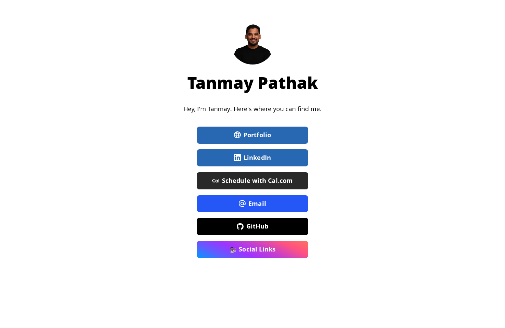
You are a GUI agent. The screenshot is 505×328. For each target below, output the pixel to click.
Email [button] (257, 203)
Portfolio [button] (257, 135)
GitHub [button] (257, 226)
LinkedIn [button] (257, 157)
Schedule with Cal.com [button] (257, 180)
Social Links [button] (257, 249)
